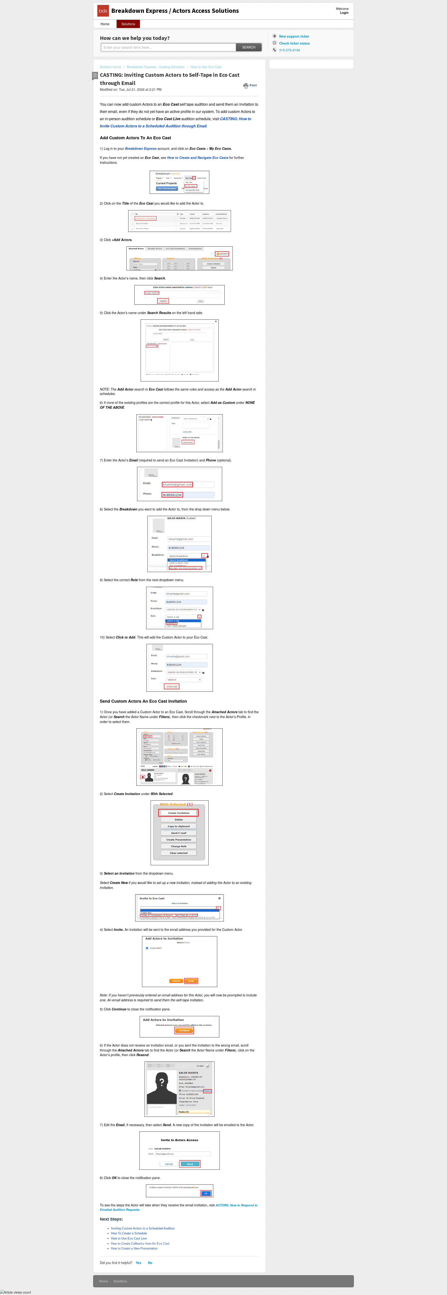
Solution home (111, 66)
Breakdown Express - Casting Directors (156, 66)
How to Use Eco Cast (206, 66)
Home (105, 23)
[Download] (215, 607)
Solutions (128, 23)
